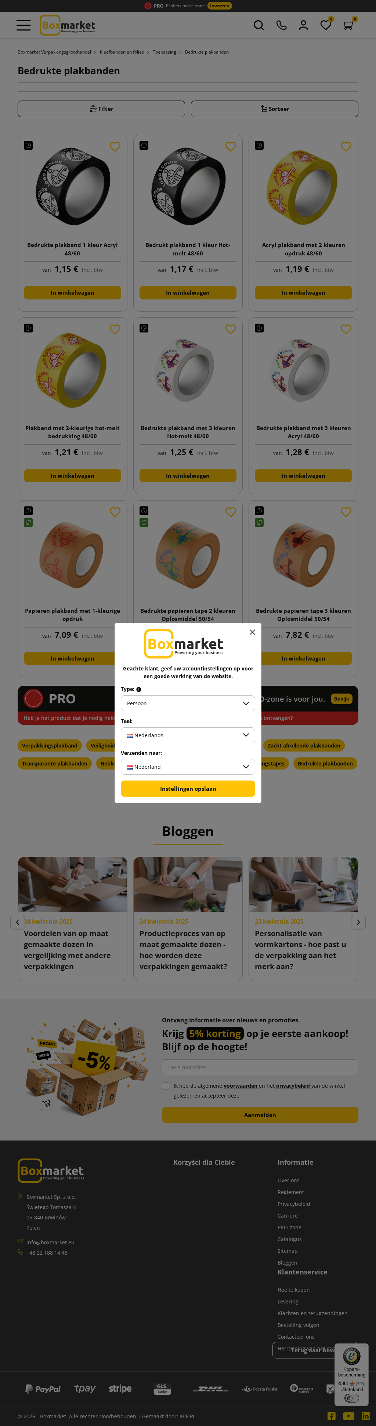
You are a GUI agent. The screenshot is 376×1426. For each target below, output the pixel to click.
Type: (128, 689)
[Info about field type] (139, 689)
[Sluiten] (252, 632)
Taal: (127, 721)
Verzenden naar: (141, 753)
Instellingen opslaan (188, 788)
